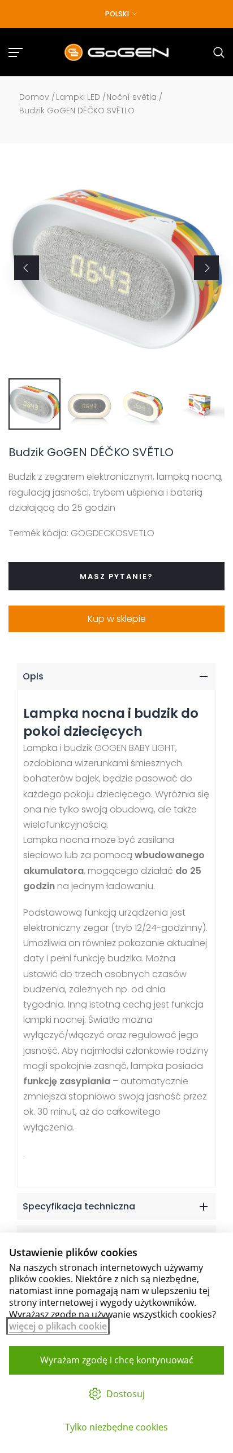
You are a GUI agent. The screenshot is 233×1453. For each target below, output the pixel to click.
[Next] (206, 267)
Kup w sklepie (117, 618)
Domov (34, 97)
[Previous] (26, 267)
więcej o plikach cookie (58, 1326)
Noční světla (131, 97)
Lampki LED (78, 97)
